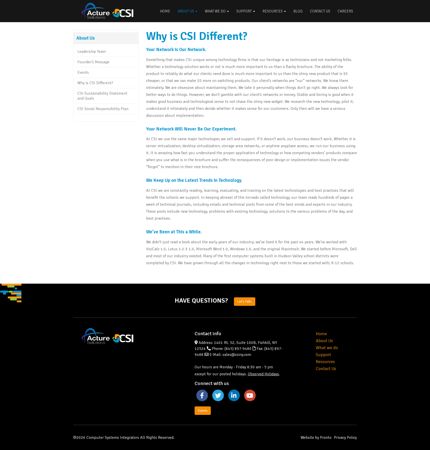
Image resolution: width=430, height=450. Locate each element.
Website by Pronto (316, 437)
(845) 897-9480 (238, 348)
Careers (345, 11)
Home (165, 11)
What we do (327, 347)
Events (83, 72)
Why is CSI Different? (95, 82)
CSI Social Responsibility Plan (102, 108)
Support (244, 11)
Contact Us (320, 11)
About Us (186, 11)
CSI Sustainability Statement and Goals (102, 96)
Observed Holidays (263, 374)
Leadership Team (91, 51)
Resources (273, 11)
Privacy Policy (345, 437)
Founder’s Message (93, 62)
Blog (298, 11)
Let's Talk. (244, 301)
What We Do (215, 11)
